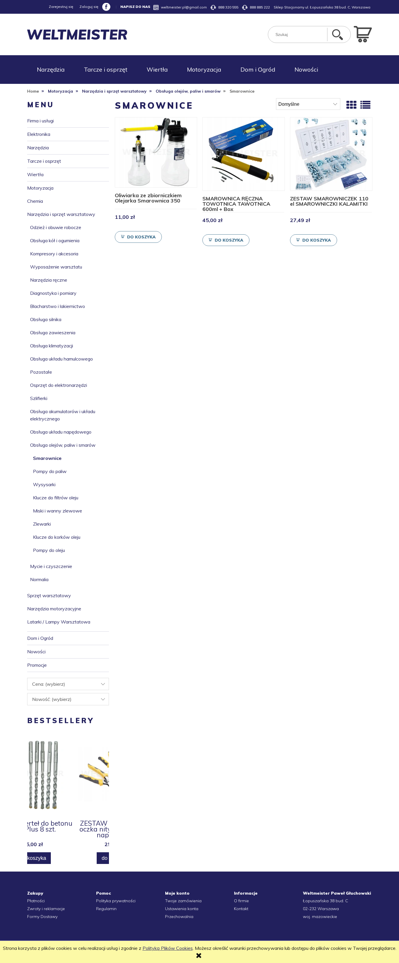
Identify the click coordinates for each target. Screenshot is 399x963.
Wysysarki (44, 484)
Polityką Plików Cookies (168, 948)
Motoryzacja (40, 188)
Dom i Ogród (40, 638)
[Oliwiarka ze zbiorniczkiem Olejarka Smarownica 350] (156, 152)
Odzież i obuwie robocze (55, 227)
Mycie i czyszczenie (51, 566)
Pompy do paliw (50, 471)
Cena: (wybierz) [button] (48, 684)
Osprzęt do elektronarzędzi (58, 385)
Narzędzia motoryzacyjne (54, 609)
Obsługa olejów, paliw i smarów (63, 445)
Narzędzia (38, 147)
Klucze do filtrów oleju (55, 497)
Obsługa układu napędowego (60, 432)
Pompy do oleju (49, 550)
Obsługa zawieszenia (52, 332)
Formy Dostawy (42, 916)
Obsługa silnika (45, 319)
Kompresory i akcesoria (54, 254)
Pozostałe (41, 372)
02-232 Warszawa (321, 908)
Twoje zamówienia (183, 900)
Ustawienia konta (181, 908)
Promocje (37, 665)
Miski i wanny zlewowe (57, 511)
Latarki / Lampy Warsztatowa (58, 622)
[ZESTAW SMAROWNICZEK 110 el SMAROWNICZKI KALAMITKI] (331, 154)
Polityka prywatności (116, 900)
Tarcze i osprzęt (44, 161)
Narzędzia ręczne (48, 280)
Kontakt (241, 908)
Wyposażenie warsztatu (56, 267)
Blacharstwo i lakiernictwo (57, 306)
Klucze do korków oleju (56, 537)
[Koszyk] (363, 34)
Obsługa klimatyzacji (51, 346)
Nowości (36, 651)
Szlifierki (38, 398)
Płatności (36, 900)
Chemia (35, 201)
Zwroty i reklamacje (46, 908)
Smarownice (47, 458)
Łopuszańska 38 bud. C (325, 900)
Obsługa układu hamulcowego (61, 359)
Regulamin (106, 908)
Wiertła (35, 174)
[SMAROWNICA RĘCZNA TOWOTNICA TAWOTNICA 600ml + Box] (243, 154)
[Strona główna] (77, 35)
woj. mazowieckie (320, 916)
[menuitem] (50, 69)
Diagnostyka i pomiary (53, 293)
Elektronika (38, 134)
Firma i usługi (40, 121)
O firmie (241, 900)
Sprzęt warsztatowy (49, 595)
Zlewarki (42, 524)
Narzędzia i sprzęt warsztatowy (61, 214)
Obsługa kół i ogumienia (54, 240)
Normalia (39, 579)
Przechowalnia (179, 916)
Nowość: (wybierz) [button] (52, 699)
